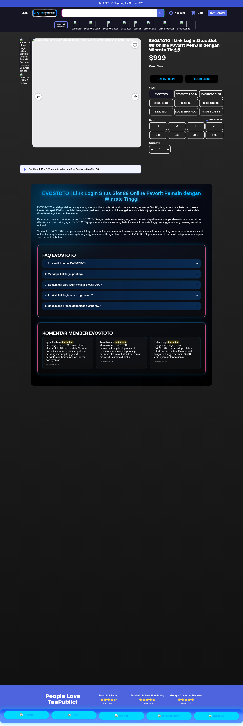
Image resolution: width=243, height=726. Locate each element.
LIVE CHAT (218, 715)
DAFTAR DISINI (166, 79)
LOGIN (76, 716)
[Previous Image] (38, 96)
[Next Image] (135, 96)
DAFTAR (123, 716)
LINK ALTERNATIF (171, 716)
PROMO (28, 715)
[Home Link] (44, 13)
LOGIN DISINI (202, 79)
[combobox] (109, 13)
